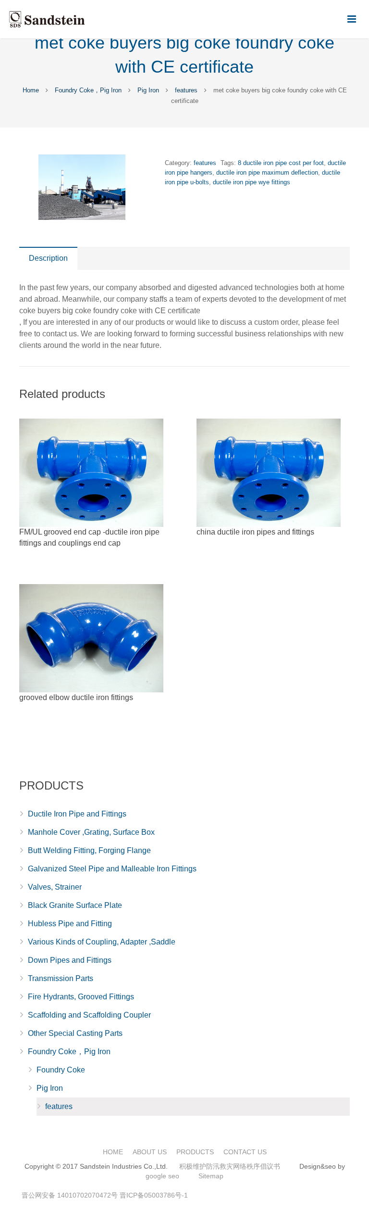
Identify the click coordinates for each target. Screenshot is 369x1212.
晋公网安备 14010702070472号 (70, 1195)
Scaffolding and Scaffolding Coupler (89, 1015)
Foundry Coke (61, 1070)
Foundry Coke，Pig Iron (88, 90)
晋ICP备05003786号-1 (154, 1195)
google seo (162, 1176)
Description (48, 258)
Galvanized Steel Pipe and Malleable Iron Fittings (112, 869)
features (186, 90)
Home (31, 90)
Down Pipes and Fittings (69, 960)
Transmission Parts (60, 978)
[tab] (48, 258)
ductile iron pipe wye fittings (251, 182)
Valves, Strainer (55, 887)
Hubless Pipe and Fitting (70, 923)
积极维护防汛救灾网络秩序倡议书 (229, 1166)
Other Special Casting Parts (75, 1033)
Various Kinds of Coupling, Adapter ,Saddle (101, 942)
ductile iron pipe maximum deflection (267, 172)
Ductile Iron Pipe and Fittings (77, 814)
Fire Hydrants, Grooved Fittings (81, 997)
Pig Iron (148, 90)
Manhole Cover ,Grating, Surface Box (91, 832)
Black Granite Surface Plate (75, 905)
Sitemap (210, 1176)
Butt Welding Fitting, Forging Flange (89, 850)
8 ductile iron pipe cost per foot (281, 162)
